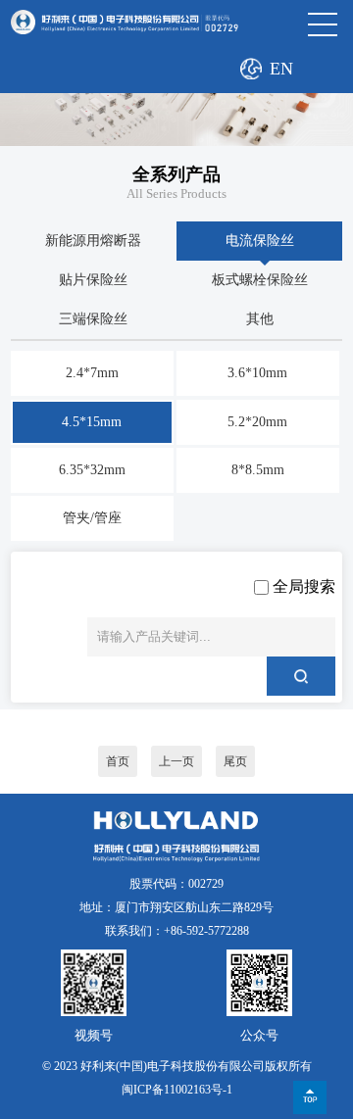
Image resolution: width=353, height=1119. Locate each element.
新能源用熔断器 (93, 240)
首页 (117, 761)
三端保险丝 (93, 319)
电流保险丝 (260, 240)
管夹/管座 (92, 518)
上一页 (176, 761)
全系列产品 (176, 174)
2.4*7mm (92, 372)
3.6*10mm (257, 372)
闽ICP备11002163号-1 (177, 1089)
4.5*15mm (92, 421)
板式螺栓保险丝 (260, 279)
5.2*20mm (257, 421)
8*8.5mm (257, 469)
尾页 (235, 761)
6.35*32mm (92, 469)
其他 (260, 319)
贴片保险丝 (93, 279)
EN (281, 68)
